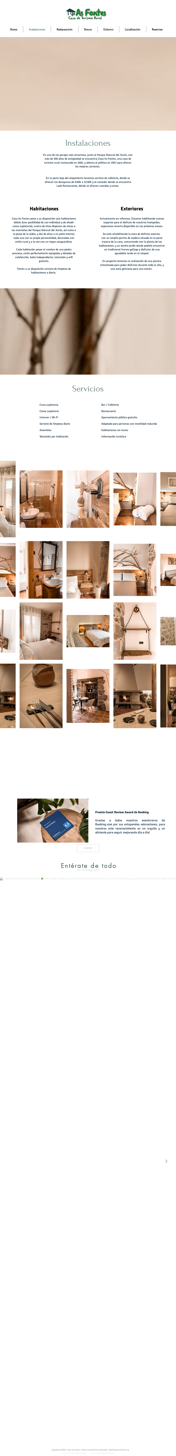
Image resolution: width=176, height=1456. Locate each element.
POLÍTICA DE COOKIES (103, 1453)
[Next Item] (166, 1161)
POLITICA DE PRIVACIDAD (74, 1453)
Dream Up (125, 1450)
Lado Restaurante (67, 186)
